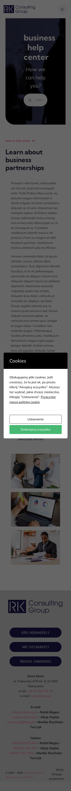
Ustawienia (35, 419)
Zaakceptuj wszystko (35, 429)
